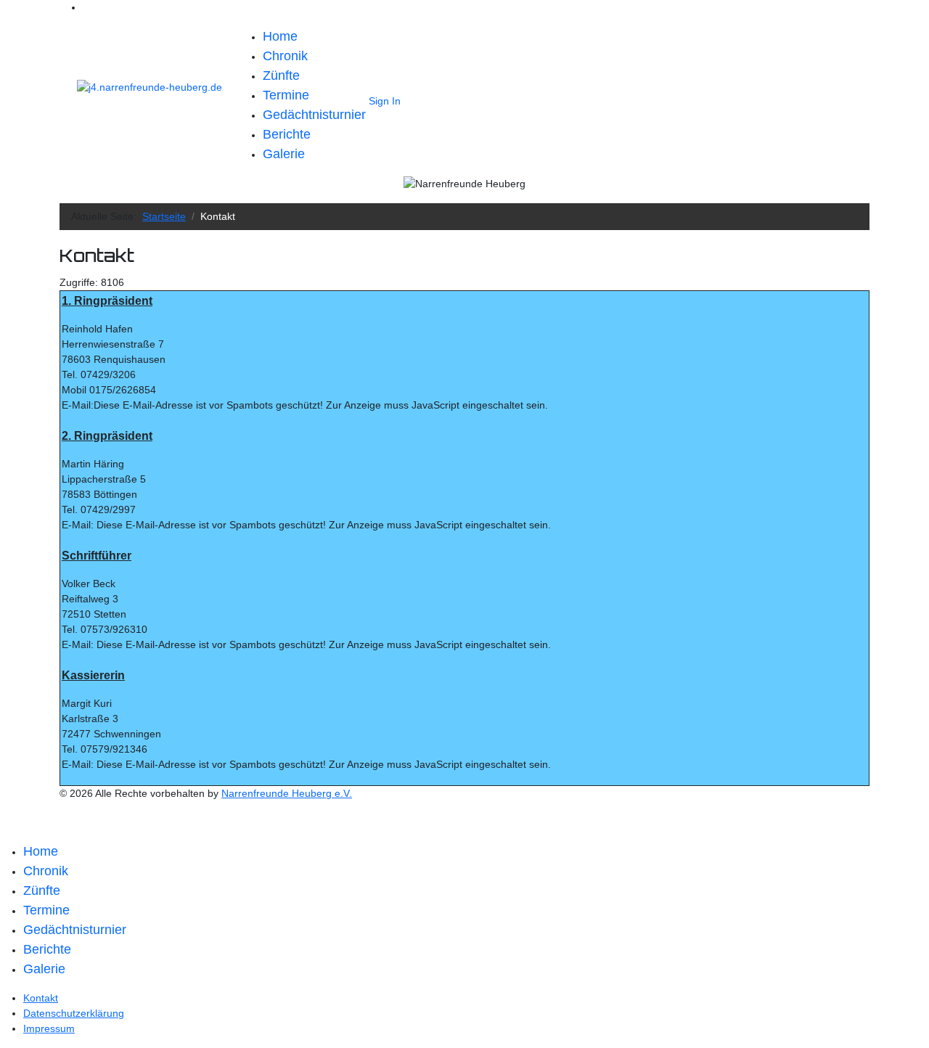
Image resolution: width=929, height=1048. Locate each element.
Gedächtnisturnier (314, 114)
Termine (286, 95)
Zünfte (281, 75)
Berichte (287, 134)
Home (280, 36)
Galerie (284, 154)
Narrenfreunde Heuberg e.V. (286, 793)
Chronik (285, 56)
